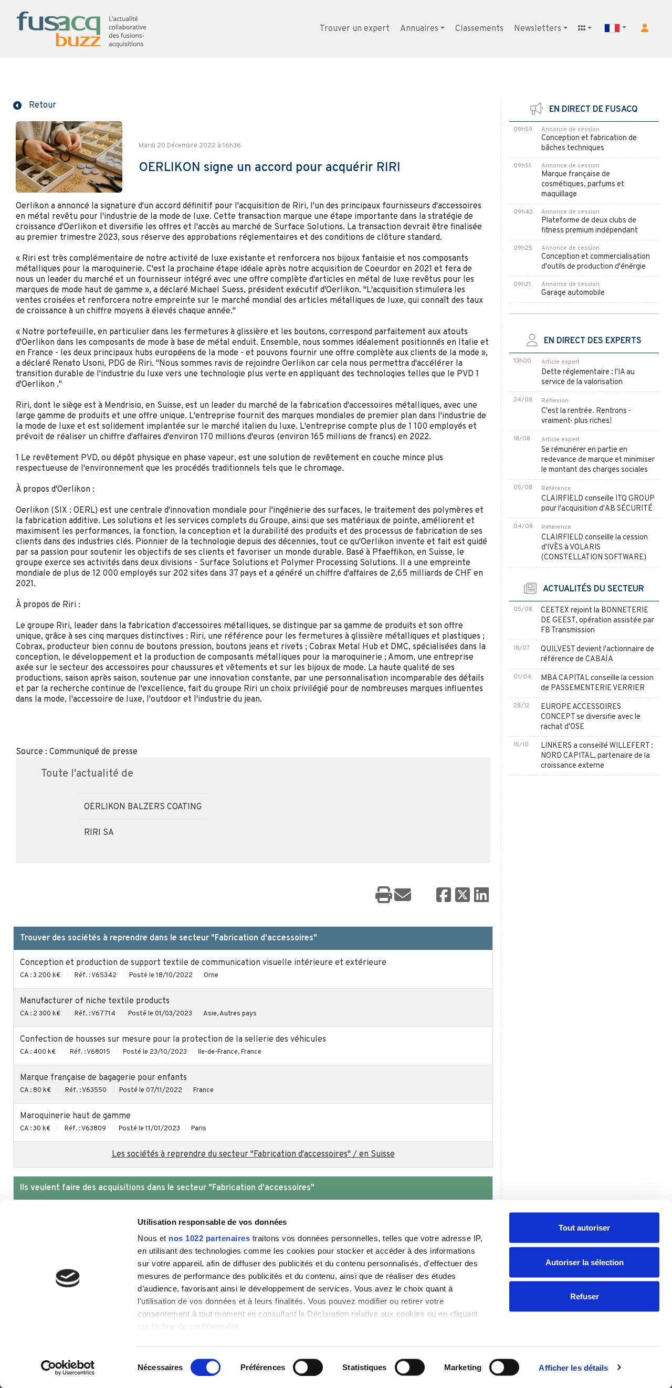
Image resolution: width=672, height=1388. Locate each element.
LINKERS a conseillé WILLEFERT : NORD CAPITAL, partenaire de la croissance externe (597, 756)
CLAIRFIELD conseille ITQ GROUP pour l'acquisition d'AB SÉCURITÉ (598, 504)
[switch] (308, 1367)
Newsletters (537, 29)
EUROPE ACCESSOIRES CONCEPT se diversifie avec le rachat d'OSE (590, 717)
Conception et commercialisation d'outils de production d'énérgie (595, 262)
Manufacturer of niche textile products (95, 1001)
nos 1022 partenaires (209, 1238)
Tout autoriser (584, 1227)
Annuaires (419, 29)
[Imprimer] (383, 896)
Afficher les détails (573, 1367)
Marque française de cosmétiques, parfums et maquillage (582, 184)
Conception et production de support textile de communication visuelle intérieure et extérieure (203, 963)
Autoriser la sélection (584, 1261)
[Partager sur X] (462, 896)
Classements (479, 29)
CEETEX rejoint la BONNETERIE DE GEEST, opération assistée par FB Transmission (597, 620)
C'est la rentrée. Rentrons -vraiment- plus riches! (586, 416)
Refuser (584, 1296)
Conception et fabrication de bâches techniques (589, 143)
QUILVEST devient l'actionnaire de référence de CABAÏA (597, 654)
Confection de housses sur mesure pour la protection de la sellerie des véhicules (173, 1039)
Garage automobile (573, 293)
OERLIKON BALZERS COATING (143, 807)
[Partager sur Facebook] (443, 896)
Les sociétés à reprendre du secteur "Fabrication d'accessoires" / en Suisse (253, 1154)
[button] (645, 27)
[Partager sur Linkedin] (481, 896)
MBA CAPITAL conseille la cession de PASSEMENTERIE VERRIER (597, 683)
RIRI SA (99, 833)
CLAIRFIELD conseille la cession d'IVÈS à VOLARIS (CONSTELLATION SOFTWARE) (594, 548)
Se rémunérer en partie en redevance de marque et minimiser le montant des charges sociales (598, 460)
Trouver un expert (355, 29)
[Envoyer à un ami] (402, 896)
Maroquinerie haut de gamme (75, 1116)
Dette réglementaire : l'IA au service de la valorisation (588, 377)
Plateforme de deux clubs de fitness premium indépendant (589, 226)
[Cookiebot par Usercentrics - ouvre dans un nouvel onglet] (68, 1367)
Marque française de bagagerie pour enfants (103, 1078)
